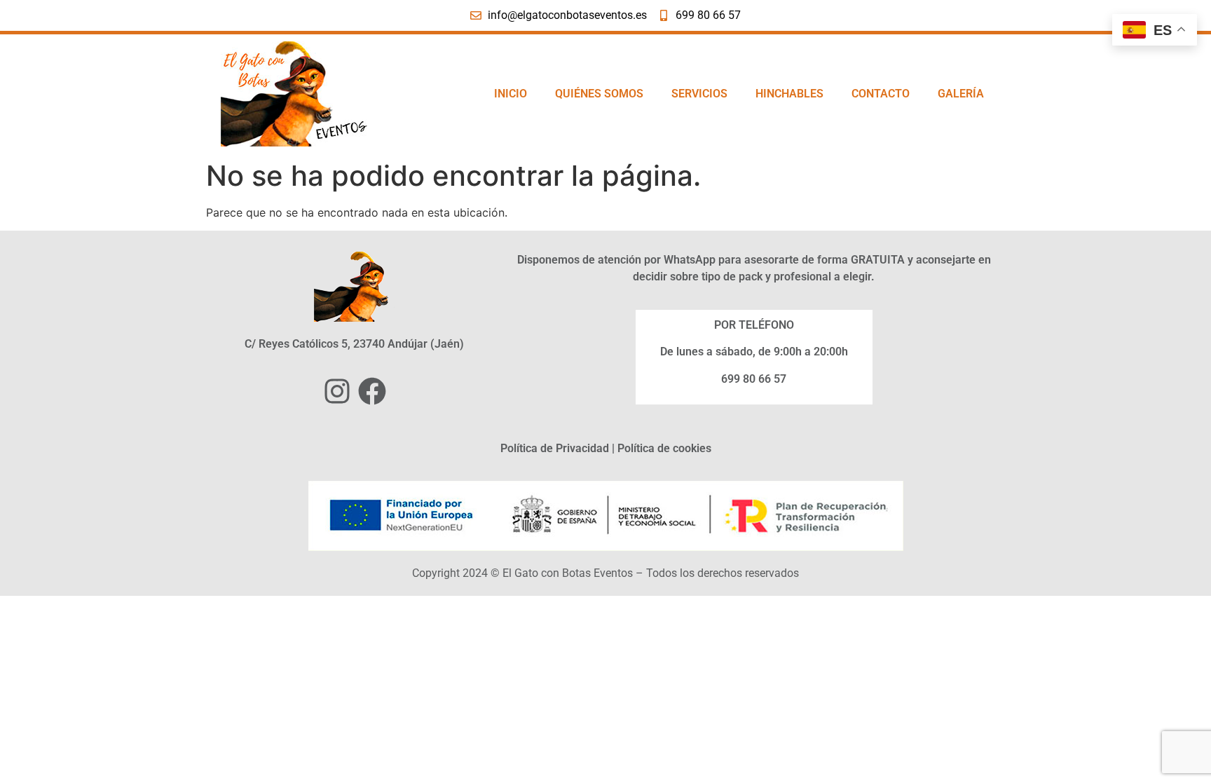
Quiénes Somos (599, 93)
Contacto (880, 93)
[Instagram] (337, 391)
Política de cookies (664, 448)
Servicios (699, 93)
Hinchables (789, 93)
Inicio (510, 93)
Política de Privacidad (554, 448)
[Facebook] (372, 391)
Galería (961, 93)
